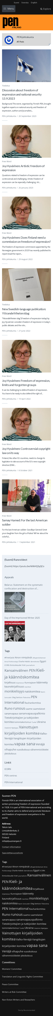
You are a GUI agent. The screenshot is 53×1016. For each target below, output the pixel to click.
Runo (8, 708)
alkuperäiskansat (39, 658)
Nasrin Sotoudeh (24, 904)
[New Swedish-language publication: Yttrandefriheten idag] (26, 284)
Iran (24, 665)
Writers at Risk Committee (14, 992)
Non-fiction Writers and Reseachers (18, 999)
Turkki (34, 722)
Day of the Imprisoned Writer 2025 (22, 617)
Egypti (43, 661)
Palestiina (26, 697)
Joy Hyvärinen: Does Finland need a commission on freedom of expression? (26, 240)
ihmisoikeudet (15, 665)
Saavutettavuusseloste (12, 853)
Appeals (9, 577)
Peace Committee (10, 984)
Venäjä (40, 744)
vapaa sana (24, 743)
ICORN (6, 665)
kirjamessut (20, 683)
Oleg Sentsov (17, 697)
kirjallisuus (9, 682)
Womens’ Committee (12, 969)
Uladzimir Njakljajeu (11, 728)
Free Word (6, 161)
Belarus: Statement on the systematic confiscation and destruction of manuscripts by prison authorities (23, 586)
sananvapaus (11, 713)
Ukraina (41, 721)
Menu (10, 8)
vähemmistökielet (39, 749)
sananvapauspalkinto (32, 713)
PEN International (13, 782)
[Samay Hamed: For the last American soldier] (26, 495)
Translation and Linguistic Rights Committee (22, 976)
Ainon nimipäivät (23, 657)
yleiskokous (10, 753)
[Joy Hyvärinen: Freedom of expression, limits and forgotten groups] (26, 356)
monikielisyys (14, 691)
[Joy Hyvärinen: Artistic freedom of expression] (26, 141)
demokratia (35, 661)
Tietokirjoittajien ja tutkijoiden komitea (24, 923)
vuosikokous (23, 749)
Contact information (11, 847)
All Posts (20, 41)
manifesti (27, 687)
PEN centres (10, 775)
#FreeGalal (9, 657)
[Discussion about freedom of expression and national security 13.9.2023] (26, 65)
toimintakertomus (22, 722)
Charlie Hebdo (24, 661)
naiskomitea (32, 691)
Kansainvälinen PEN (20, 670)
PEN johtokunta (9, 116)
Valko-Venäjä (24, 939)
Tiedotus (6, 85)
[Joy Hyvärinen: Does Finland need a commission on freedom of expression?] (26, 213)
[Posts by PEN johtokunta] (8, 41)
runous (19, 708)
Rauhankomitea (33, 702)
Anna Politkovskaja (11, 662)
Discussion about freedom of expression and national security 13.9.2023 (21, 94)
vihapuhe (10, 749)
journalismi (30, 665)
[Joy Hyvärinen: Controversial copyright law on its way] (26, 424)
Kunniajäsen (30, 682)
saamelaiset (39, 708)
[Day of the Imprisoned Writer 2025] (14, 631)
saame (29, 708)
